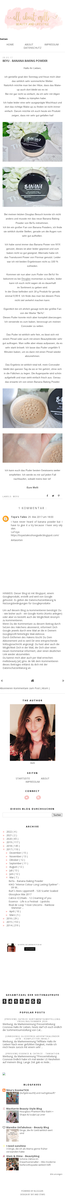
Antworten (17, 540)
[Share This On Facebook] (47, 495)
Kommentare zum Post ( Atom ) (32, 688)
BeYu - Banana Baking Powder (26, 881)
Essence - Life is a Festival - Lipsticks (29, 901)
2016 (9, 918)
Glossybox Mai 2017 (20, 894)
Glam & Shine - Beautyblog (23, 1156)
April (12, 911)
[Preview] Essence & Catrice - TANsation (32, 1053)
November (15, 856)
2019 (9, 842)
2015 (9, 922)
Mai (11, 877)
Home (10, 44)
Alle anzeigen (56, 1174)
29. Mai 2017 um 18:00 (40, 516)
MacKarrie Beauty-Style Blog (24, 1108)
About (29, 44)
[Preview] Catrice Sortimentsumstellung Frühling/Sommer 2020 (32, 1020)
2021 (9, 835)
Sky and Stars (38, 1194)
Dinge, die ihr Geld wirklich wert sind (36, 1132)
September (15, 863)
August (13, 866)
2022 (9, 831)
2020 (9, 838)
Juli (11, 870)
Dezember (15, 852)
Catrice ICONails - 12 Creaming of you (30, 898)
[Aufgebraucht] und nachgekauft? (37, 1092)
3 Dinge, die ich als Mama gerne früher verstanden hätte (26, 1150)
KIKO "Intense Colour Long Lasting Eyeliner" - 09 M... (34, 886)
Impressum (51, 44)
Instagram (38, 797)
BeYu (16, 496)
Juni (11, 874)
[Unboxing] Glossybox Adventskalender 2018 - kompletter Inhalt (32, 1037)
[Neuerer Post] (2, 680)
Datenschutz (32, 47)
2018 (9, 845)
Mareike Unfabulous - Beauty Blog (27, 1127)
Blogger (38, 1191)
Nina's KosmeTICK (17, 1090)
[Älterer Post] (63, 680)
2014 (9, 925)
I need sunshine (16, 1145)
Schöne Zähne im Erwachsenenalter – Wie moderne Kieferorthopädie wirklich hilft (38, 1162)
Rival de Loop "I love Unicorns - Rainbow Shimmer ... (31, 906)
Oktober (14, 859)
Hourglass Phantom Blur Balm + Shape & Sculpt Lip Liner (36, 1113)
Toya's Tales (19, 516)
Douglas (26, 278)
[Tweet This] (53, 495)
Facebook (32, 797)
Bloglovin (26, 797)
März (12, 915)
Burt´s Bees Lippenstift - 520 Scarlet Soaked (33, 890)
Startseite (23, 778)
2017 (9, 849)
